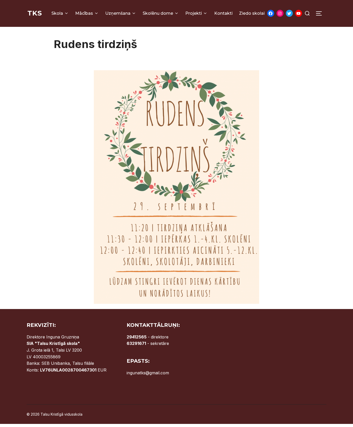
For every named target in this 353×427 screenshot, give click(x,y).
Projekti (193, 13)
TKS (34, 13)
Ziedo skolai (252, 13)
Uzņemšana (118, 13)
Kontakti (223, 13)
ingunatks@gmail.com (148, 372)
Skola (57, 13)
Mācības (84, 13)
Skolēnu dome (158, 13)
